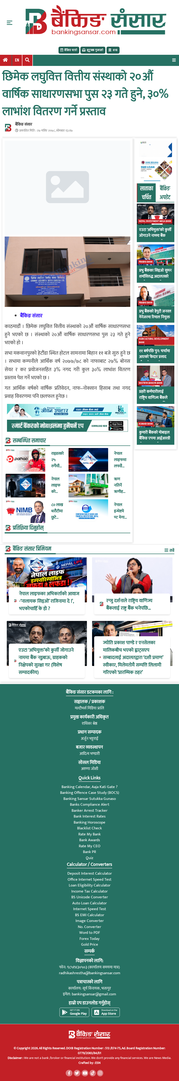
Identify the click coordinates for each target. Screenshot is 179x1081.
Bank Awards (89, 840)
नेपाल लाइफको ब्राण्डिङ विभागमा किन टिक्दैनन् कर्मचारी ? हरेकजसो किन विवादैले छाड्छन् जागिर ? (57, 485)
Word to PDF (89, 932)
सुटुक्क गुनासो (95, 50)
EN (17, 60)
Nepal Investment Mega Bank (155, 221)
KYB (115, 50)
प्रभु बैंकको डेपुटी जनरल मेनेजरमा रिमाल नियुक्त (155, 314)
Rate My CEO (89, 846)
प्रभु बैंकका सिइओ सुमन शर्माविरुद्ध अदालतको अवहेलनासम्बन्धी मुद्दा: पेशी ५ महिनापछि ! (155, 279)
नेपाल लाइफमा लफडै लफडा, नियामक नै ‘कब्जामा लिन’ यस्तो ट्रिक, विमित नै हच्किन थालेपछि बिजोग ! (120, 460)
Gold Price (89, 944)
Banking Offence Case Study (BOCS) (89, 792)
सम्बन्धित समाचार (29, 440)
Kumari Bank (146, 424)
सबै (171, 550)
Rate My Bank (89, 834)
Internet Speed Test (89, 909)
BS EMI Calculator (89, 915)
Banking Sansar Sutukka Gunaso (89, 798)
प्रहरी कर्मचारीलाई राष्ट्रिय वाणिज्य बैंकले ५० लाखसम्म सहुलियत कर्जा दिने (155, 400)
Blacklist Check (89, 828)
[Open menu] (174, 60)
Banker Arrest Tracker (89, 810)
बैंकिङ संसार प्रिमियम (32, 549)
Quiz (89, 858)
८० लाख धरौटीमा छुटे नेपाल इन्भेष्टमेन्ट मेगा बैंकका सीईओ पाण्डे (57, 511)
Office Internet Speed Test (89, 879)
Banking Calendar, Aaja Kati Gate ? (89, 787)
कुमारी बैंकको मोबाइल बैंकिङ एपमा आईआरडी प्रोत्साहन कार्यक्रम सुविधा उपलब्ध (154, 441)
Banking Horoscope (89, 822)
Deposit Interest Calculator (89, 873)
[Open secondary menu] (9, 23)
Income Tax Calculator (89, 891)
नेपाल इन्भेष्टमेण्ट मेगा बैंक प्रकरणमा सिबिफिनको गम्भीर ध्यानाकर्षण (120, 511)
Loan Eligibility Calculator (89, 885)
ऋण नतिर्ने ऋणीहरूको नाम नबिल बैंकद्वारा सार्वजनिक (120, 485)
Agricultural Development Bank (154, 340)
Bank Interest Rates (90, 816)
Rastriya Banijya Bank (150, 383)
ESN (97, 1062)
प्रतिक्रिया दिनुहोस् (28, 528)
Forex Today (89, 938)
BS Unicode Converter (89, 897)
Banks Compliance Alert (89, 804)
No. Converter (89, 927)
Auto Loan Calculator (89, 903)
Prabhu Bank (146, 262)
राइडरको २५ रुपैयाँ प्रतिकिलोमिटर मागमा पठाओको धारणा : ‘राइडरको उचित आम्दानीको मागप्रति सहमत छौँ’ (57, 460)
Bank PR (89, 852)
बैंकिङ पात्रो (70, 50)
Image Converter (90, 921)
